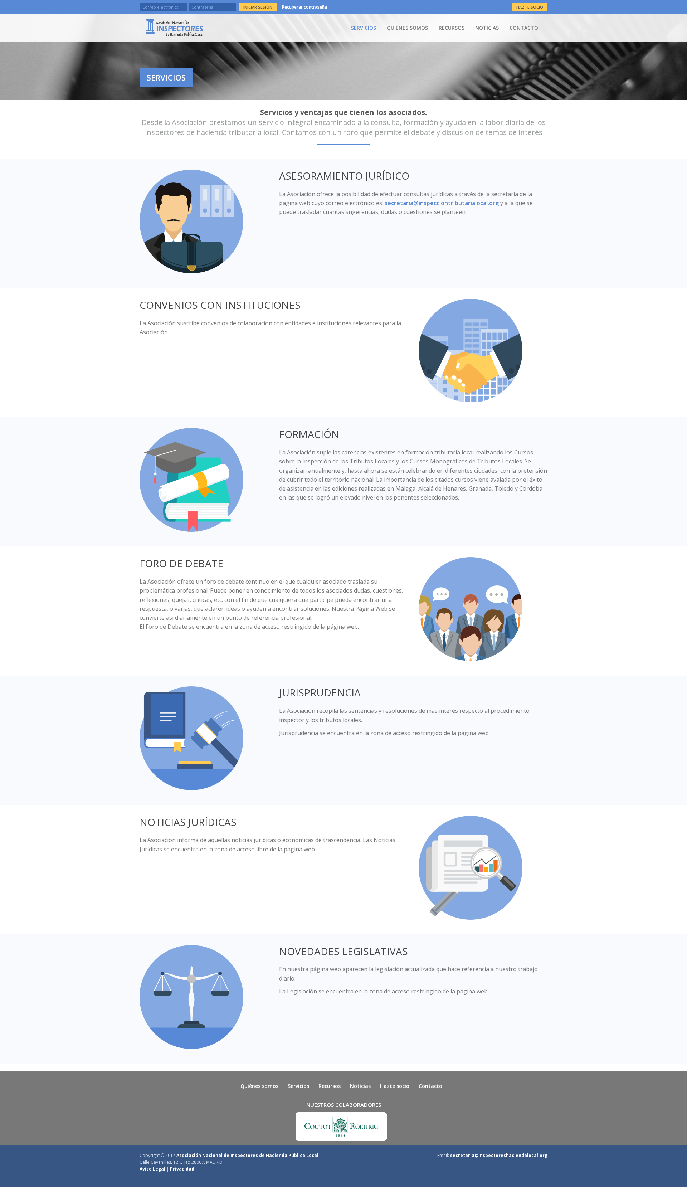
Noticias (487, 27)
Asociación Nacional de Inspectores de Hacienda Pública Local (247, 1155)
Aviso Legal (152, 1169)
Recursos (451, 27)
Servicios (363, 27)
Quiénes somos (407, 27)
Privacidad (182, 1169)
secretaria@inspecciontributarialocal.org (442, 203)
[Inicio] (174, 28)
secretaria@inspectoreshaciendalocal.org (498, 1155)
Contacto (524, 27)
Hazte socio (394, 1086)
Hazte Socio (529, 7)
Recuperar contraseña (304, 7)
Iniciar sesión (257, 7)
